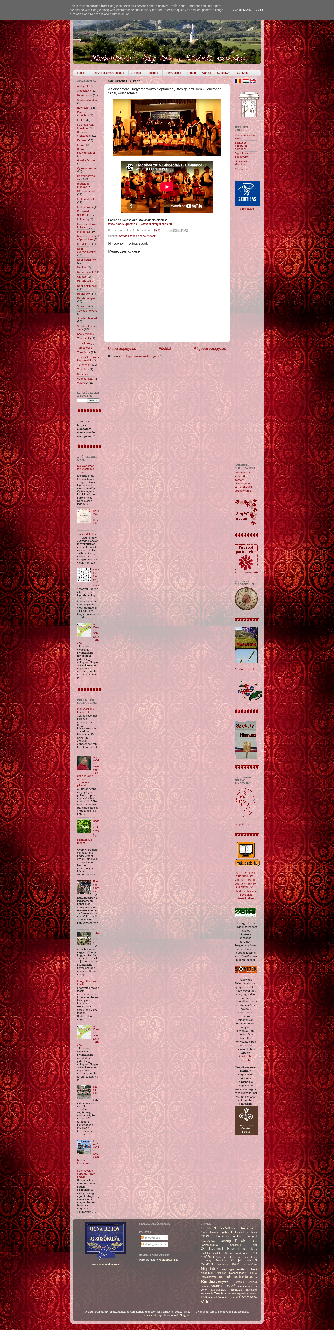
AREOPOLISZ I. (246, 872)
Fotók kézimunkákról (86, 151)
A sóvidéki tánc (88, 534)
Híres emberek (86, 191)
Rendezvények (86, 298)
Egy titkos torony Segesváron (245, 155)
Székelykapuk (85, 333)
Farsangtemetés (96, 886)
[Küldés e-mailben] (171, 230)
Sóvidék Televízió (87, 318)
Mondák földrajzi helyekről (87, 226)
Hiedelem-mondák (83, 185)
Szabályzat (224, 72)
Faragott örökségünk (84, 134)
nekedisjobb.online (167, 1259)
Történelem (84, 364)
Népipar (82, 267)
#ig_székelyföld (244, 487)
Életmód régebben (83, 114)
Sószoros (83, 306)
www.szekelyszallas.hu (156, 224)
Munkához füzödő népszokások (88, 238)
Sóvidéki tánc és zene (132, 235)
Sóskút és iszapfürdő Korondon (241, 145)
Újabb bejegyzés (122, 349)
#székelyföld (242, 483)
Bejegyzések (152, 1237)
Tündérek (83, 369)
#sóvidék (240, 476)
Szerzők (242, 72)
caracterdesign (153, 1315)
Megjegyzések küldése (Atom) (142, 356)
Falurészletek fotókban (85, 126)
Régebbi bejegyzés (210, 349)
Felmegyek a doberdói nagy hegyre (86, 1173)
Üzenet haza (85, 378)
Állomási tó (241, 169)
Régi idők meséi (87, 285)
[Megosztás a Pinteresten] (186, 230)
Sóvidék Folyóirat (87, 310)
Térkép (191, 72)
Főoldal (81, 72)
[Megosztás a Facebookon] (182, 230)
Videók (151, 235)
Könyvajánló (173, 72)
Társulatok (83, 343)
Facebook (153, 72)
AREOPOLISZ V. (246, 887)
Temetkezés (84, 347)
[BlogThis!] (175, 230)
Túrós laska (96, 938)
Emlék (81, 120)
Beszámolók (84, 95)
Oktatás (82, 276)
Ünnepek (82, 374)
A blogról (82, 86)
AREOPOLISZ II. (246, 876)
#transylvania (243, 490)
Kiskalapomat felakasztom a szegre (85, 468)
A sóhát (136, 72)
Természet (83, 352)
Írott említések (86, 199)
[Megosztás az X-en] (178, 230)
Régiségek (83, 293)
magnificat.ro (242, 824)
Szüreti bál (96, 1089)
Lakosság (83, 219)
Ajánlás (206, 72)
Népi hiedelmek (86, 259)
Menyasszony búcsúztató (85, 711)
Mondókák (83, 231)
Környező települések (84, 213)
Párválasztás (85, 281)
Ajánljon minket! (244, 669)
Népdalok (83, 244)
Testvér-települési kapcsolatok (88, 359)
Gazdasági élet (86, 160)
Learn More (242, 10)
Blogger (184, 1315)
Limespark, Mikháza (241, 163)
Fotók (80, 145)
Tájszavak (83, 338)
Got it (260, 10)
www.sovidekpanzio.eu (123, 224)
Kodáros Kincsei (246, 891)
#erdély (239, 480)
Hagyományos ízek (242, 1248)
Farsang (82, 140)
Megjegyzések (153, 1244)
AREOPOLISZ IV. (245, 883)
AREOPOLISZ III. (245, 880)
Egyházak (83, 107)
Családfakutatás (87, 100)
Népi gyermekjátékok (86, 250)
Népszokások (85, 272)
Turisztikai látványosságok (108, 72)
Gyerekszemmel (87, 168)
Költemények (85, 207)
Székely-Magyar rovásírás (96, 577)
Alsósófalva (84, 90)
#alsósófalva (242, 472)
